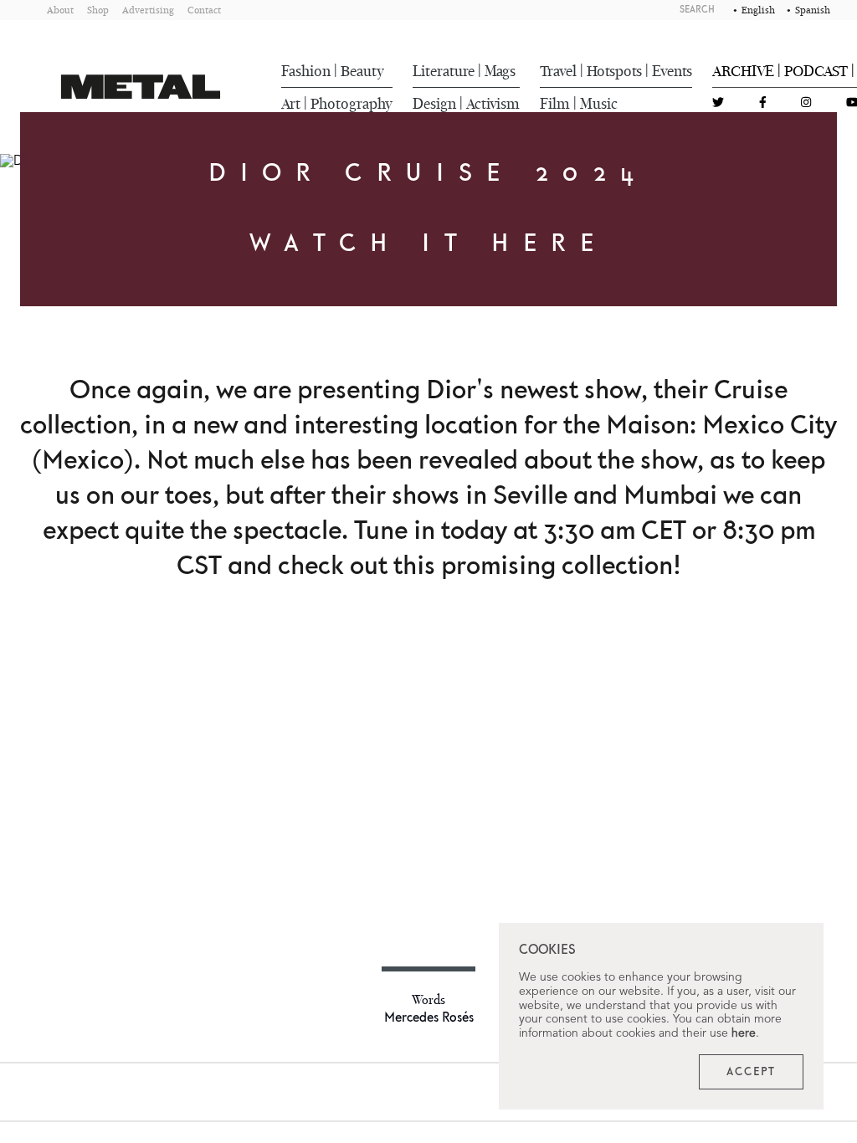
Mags (500, 71)
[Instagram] (806, 103)
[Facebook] (763, 103)
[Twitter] (718, 103)
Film (555, 104)
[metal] (140, 87)
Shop (98, 9)
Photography (351, 104)
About (60, 9)
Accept (751, 1071)
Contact (204, 9)
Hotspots (614, 71)
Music (599, 104)
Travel (558, 71)
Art (290, 104)
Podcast (816, 71)
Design (434, 104)
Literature (444, 71)
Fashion (306, 71)
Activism (493, 104)
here (743, 1033)
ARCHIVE (743, 71)
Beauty (362, 71)
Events (672, 71)
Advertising (148, 9)
